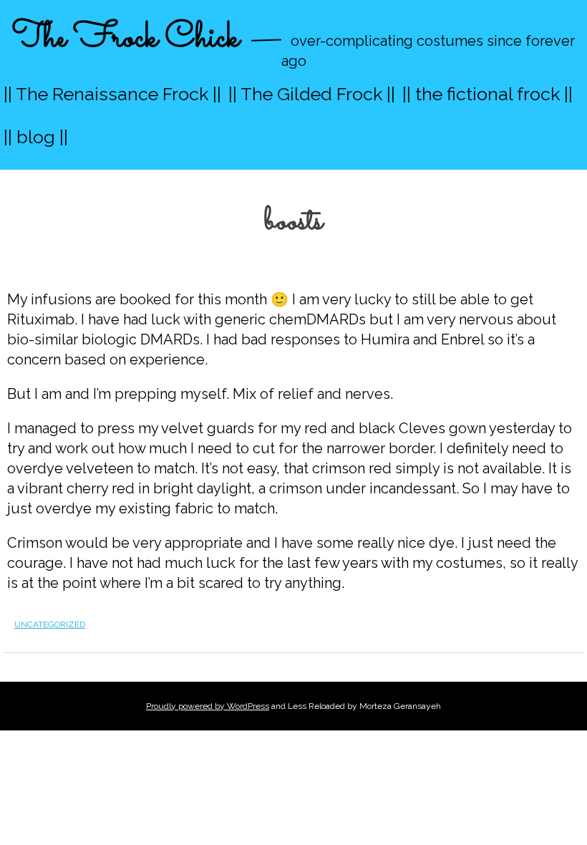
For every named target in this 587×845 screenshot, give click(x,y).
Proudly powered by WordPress (207, 706)
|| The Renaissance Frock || (112, 94)
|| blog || (36, 137)
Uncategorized (49, 624)
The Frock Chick (125, 38)
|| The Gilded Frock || (311, 94)
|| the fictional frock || (487, 94)
